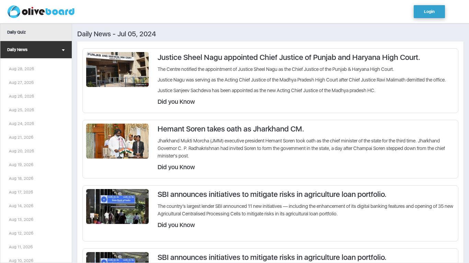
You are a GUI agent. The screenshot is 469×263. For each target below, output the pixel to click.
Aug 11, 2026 (21, 247)
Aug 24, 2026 (21, 123)
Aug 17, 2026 (21, 192)
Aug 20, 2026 (21, 151)
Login (429, 11)
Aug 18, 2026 (21, 178)
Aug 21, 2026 (21, 137)
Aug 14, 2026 (21, 205)
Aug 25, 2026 (21, 110)
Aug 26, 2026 (21, 96)
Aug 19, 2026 (21, 164)
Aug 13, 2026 (21, 219)
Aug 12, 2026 (21, 233)
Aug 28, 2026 (21, 68)
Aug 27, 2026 (21, 82)
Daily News (17, 49)
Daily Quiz (16, 32)
